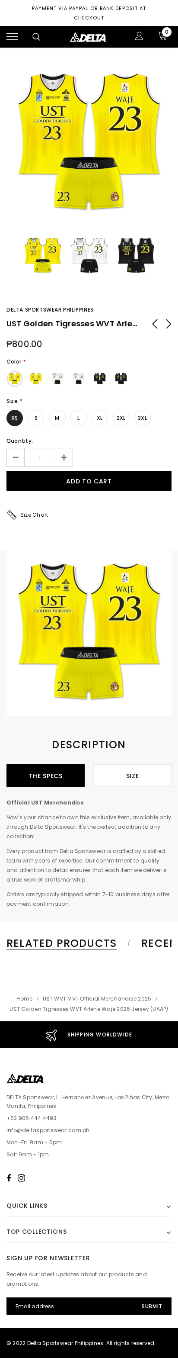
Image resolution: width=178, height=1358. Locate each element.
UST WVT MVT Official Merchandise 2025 (97, 998)
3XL (142, 418)
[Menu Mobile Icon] (12, 37)
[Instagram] (21, 1178)
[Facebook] (8, 1178)
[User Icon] (139, 37)
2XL (121, 418)
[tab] (66, 943)
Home (24, 998)
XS (14, 418)
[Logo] (88, 36)
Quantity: (19, 440)
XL (99, 418)
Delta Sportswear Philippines (50, 309)
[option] (89, 143)
